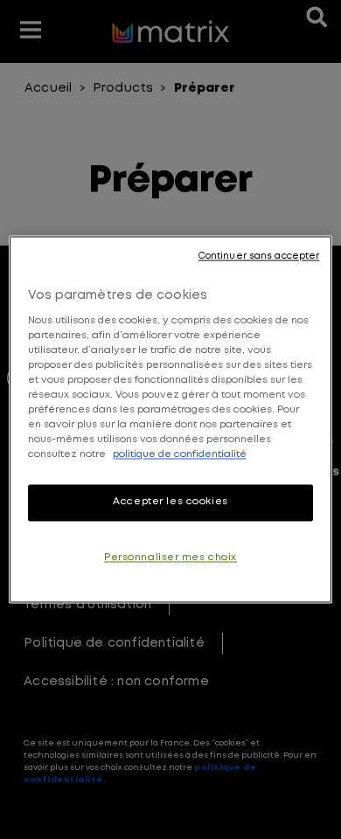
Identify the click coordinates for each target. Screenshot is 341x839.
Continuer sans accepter (258, 256)
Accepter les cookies (170, 502)
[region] (171, 419)
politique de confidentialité (180, 455)
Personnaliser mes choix (170, 558)
